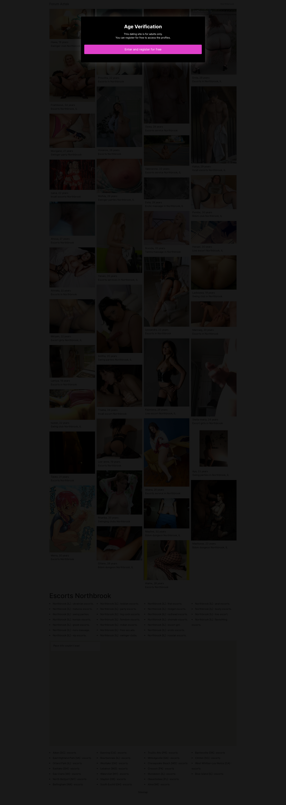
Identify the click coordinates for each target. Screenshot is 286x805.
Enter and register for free (143, 49)
